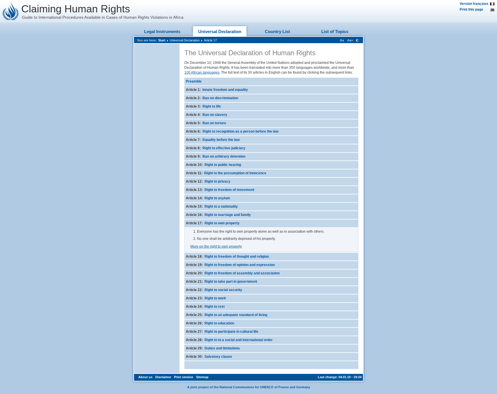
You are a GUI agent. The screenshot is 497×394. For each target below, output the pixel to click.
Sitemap (202, 377)
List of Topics (334, 31)
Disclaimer (163, 377)
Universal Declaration (219, 31)
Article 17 (210, 40)
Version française (474, 4)
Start (161, 40)
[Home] (10, 11)
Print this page (471, 9)
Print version (183, 377)
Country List (277, 31)
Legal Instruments (162, 31)
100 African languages (201, 72)
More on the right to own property (216, 246)
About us (145, 377)
